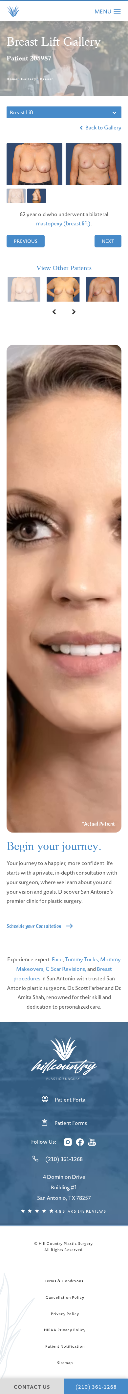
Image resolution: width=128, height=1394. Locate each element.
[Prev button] (54, 311)
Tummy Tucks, (82, 959)
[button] (117, 11)
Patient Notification (65, 1346)
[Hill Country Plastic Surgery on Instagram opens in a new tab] (67, 1142)
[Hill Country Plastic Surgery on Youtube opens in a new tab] (92, 1142)
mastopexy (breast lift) (63, 223)
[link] (64, 1159)
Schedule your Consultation (34, 926)
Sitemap (65, 1362)
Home (12, 79)
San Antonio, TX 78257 (64, 1197)
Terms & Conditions (64, 1281)
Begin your (54, 846)
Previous (25, 241)
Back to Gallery (102, 127)
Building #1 (64, 1187)
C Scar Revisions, (66, 968)
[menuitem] (67, 1142)
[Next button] (74, 311)
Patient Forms (70, 1123)
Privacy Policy (65, 1313)
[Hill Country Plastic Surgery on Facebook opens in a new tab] (80, 1142)
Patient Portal (71, 1099)
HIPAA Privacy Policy (65, 1330)
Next (108, 241)
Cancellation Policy (65, 1297)
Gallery (29, 79)
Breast (46, 79)
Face (57, 959)
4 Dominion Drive (64, 1176)
